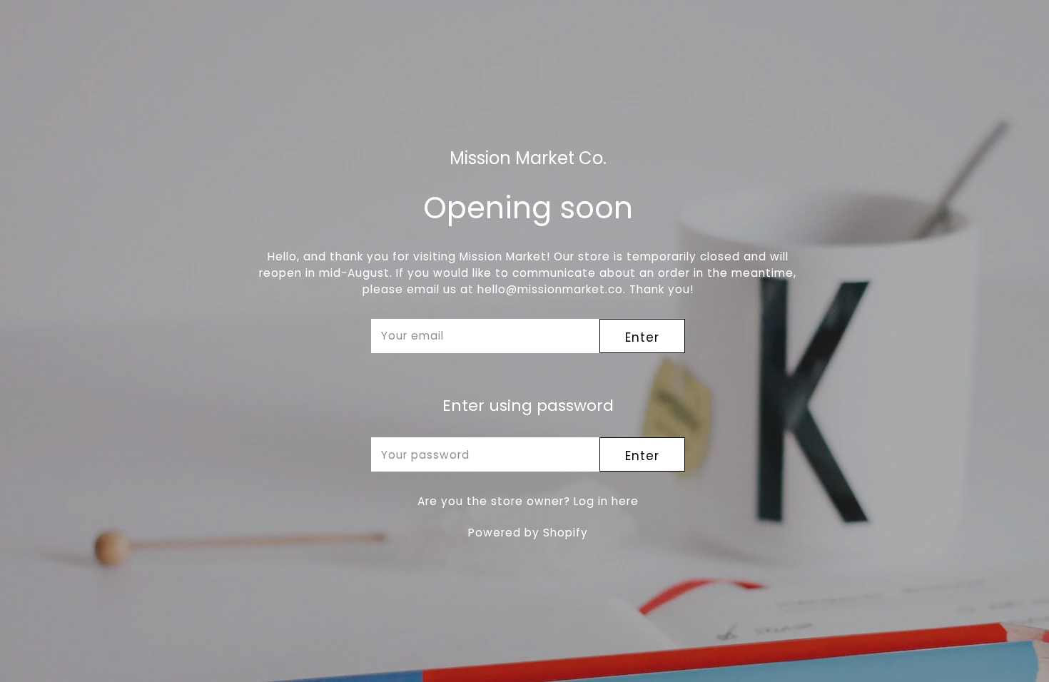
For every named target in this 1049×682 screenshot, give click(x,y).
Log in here (606, 501)
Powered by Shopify (528, 532)
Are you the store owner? (528, 501)
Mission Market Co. (528, 158)
